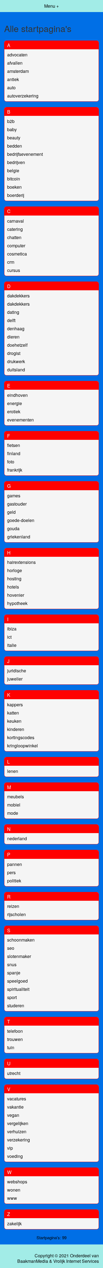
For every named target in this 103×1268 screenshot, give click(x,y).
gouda (13, 528)
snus (11, 964)
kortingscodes (20, 737)
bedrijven (16, 162)
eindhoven (17, 395)
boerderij (15, 195)
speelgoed (17, 981)
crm (10, 262)
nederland (17, 838)
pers (11, 872)
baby (12, 129)
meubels (15, 796)
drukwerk (16, 361)
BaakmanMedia (32, 1261)
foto (10, 461)
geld (11, 512)
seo (10, 948)
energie (14, 403)
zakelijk (14, 1223)
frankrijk (14, 470)
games (13, 495)
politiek (14, 880)
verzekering (18, 1140)
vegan (13, 1115)
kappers (15, 704)
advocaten (17, 54)
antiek (13, 79)
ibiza (11, 629)
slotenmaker (19, 956)
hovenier (15, 595)
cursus (13, 270)
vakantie (15, 1107)
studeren (15, 1005)
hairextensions (21, 562)
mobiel (13, 805)
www (12, 1198)
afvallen (15, 63)
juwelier (15, 679)
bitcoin (13, 179)
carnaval (15, 221)
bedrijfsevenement (25, 154)
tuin (10, 1047)
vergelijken (17, 1123)
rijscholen (16, 914)
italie (11, 645)
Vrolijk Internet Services (76, 1261)
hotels (13, 587)
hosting (14, 578)
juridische (16, 670)
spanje (13, 972)
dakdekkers (18, 295)
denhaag (15, 328)
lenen (12, 771)
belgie (13, 170)
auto (11, 87)
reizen (13, 906)
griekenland (18, 536)
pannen (14, 864)
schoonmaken (21, 940)
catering (15, 229)
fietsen (13, 445)
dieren (13, 337)
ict (9, 637)
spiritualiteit (18, 989)
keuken (14, 721)
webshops (17, 1181)
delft (11, 320)
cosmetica (17, 254)
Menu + (51, 6)
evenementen (20, 420)
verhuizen (16, 1131)
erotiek (13, 411)
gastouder (17, 504)
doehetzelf (17, 345)
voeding (15, 1156)
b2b (11, 121)
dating (13, 312)
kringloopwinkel (22, 745)
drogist (13, 353)
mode (12, 813)
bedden (14, 146)
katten (13, 713)
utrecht (13, 1073)
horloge (14, 570)
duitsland (16, 369)
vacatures (16, 1098)
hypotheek (17, 603)
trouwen (15, 1039)
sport (12, 997)
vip (10, 1148)
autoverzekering (22, 96)
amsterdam (18, 71)
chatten (14, 237)
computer (16, 245)
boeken (14, 187)
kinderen (15, 729)
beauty (13, 137)
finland (13, 453)
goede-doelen (20, 520)
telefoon (15, 1031)
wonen (13, 1190)
